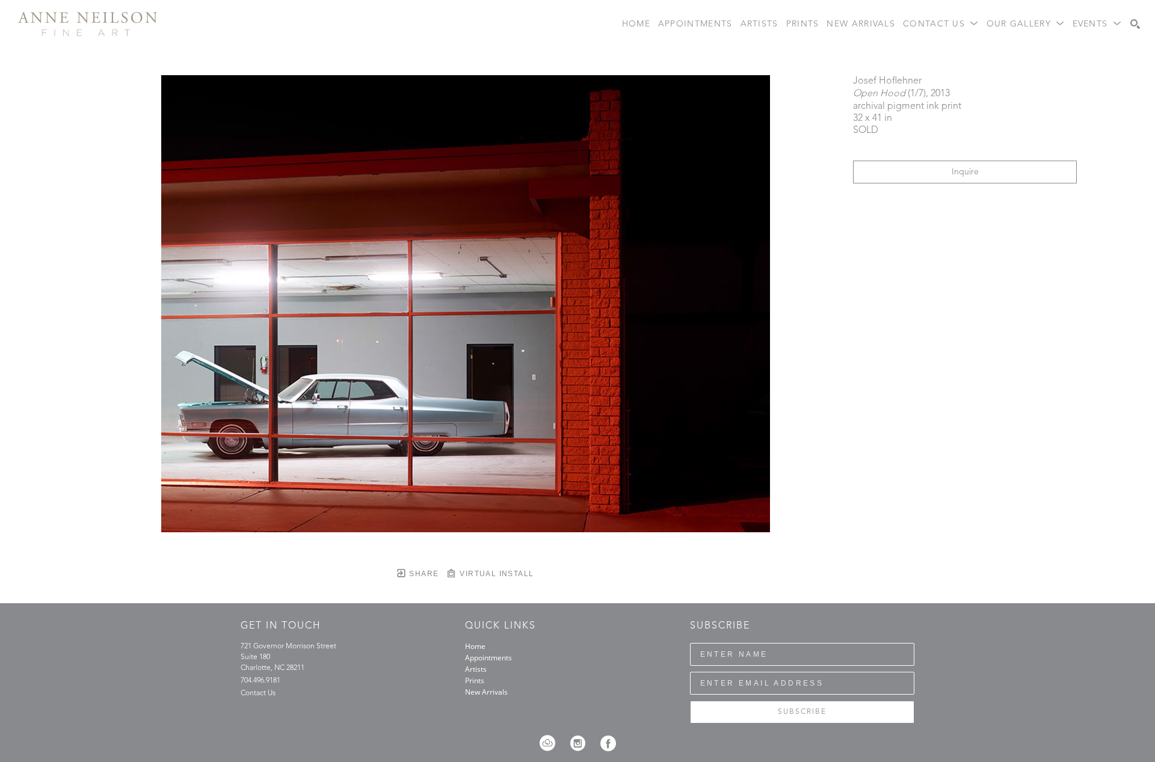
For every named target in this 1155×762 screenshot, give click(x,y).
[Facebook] (608, 743)
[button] (941, 24)
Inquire (965, 172)
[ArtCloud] (551, 743)
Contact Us (258, 693)
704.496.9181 (260, 680)
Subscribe (802, 712)
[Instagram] (581, 743)
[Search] (1135, 24)
